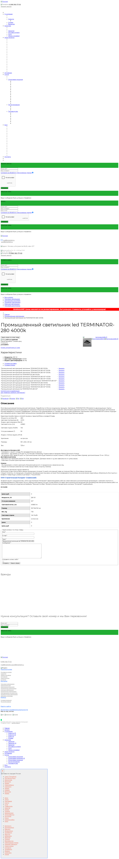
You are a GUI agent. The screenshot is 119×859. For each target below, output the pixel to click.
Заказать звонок (6, 6)
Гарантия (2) (12, 743)
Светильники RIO (6, 685)
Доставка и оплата (6, 672)
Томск (7, 799)
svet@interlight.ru (7, 242)
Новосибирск (9, 785)
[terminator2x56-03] (111, 339)
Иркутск (7, 834)
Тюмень (7, 811)
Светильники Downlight (12, 301)
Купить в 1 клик (15, 347)
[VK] (2, 714)
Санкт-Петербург (10, 776)
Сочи (6, 804)
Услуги (6, 74)
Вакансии (11, 24)
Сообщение (6, 543)
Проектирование (14, 105)
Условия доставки (10, 363)
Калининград (9, 813)
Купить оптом (5, 347)
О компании (8, 14)
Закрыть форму (15, 563)
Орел (6, 821)
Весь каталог (8, 297)
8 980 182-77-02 (15, 4)
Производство (13, 111)
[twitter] (12, 398)
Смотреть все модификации (10, 391)
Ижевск (7, 851)
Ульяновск (8, 853)
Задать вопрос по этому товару (10, 337)
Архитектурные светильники (9, 694)
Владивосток (9, 841)
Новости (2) (12, 735)
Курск (7, 818)
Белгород (8, 826)
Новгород (8, 787)
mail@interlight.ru (9, 240)
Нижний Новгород (11, 844)
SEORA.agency (16, 723)
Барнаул (7, 829)
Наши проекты (9, 37)
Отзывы (10, 22)
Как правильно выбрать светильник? (13, 392)
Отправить (4, 188)
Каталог (7, 730)
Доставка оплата (13, 32)
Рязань (7, 809)
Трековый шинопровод (12, 306)
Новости (11, 19)
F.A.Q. (10, 34)
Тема (4, 539)
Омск (6, 798)
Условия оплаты (9, 365)
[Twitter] (15, 714)
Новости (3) (12, 733)
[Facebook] (5, 398)
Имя (4, 532)
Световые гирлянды (7, 696)
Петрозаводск (9, 815)
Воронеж (8, 782)
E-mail (4, 535)
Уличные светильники (7, 690)
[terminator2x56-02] (98, 339)
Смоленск (8, 848)
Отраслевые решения (15, 79)
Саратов (7, 808)
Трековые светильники (12, 299)
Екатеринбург (9, 827)
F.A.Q (10, 748)
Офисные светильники (12, 304)
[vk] (17, 398)
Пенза (7, 854)
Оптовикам (8, 73)
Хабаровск (8, 836)
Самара (7, 790)
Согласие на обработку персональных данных (16, 173)
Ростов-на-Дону (10, 778)
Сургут (7, 803)
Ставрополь (8, 806)
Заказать (61, 368)
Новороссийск (10, 820)
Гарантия (11, 31)
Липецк (7, 839)
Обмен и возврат (14, 36)
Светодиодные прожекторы (9, 693)
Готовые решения (6, 700)
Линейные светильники (12, 302)
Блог (6, 125)
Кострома (8, 816)
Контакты (7, 157)
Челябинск (8, 832)
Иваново (8, 837)
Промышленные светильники (14, 316)
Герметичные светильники (8, 688)
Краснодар (8, 780)
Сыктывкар (8, 801)
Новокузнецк (9, 846)
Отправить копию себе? (10, 559)
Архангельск (9, 831)
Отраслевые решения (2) (16, 758)
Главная (7, 314)
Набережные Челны (11, 843)
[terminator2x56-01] (100, 337)
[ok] (22, 398)
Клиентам (7, 26)
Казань (7, 783)
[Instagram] (8, 714)
